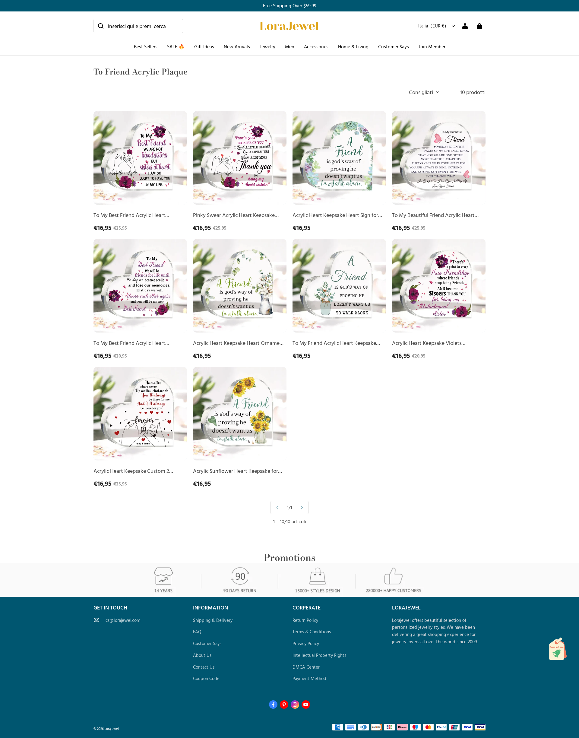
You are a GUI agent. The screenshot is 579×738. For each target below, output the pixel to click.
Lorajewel (112, 728)
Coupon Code (206, 678)
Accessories (316, 46)
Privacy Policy (306, 643)
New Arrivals (237, 46)
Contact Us (203, 666)
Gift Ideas (204, 46)
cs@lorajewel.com (123, 620)
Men (289, 46)
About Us (202, 655)
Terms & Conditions (312, 631)
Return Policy (305, 620)
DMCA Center (306, 666)
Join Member (432, 46)
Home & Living (353, 46)
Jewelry (267, 46)
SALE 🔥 (176, 46)
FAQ (197, 631)
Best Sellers (145, 46)
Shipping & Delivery (213, 620)
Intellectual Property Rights (319, 655)
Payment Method (309, 678)
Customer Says (393, 46)
